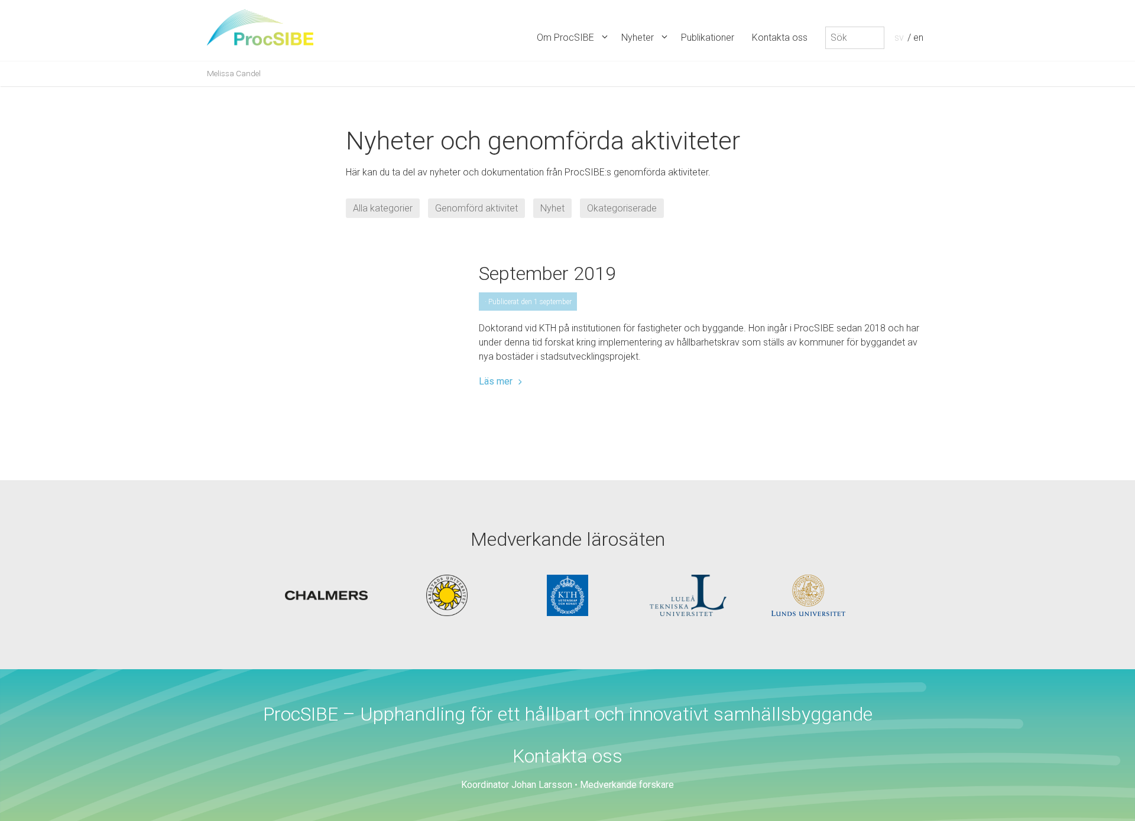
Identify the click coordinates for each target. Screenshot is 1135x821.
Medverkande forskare (627, 784)
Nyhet (552, 208)
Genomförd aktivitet (476, 208)
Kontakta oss (780, 37)
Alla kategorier (383, 208)
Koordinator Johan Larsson (516, 784)
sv (899, 37)
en (918, 37)
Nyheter (637, 37)
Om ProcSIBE (565, 37)
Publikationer (707, 37)
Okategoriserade (622, 208)
